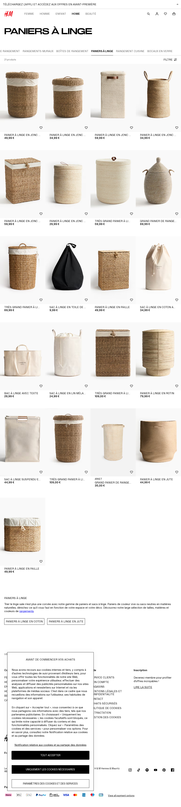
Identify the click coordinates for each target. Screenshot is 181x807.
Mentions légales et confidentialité (106, 693)
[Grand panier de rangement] (113, 442)
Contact (96, 698)
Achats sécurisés (103, 703)
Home (76, 13)
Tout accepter (50, 755)
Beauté (90, 13)
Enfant (61, 13)
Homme (45, 13)
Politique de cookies (105, 708)
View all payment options (121, 795)
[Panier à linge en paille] (113, 270)
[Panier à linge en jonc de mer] (22, 98)
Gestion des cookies (105, 717)
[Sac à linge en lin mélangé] (67, 356)
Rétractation (100, 712)
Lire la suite (143, 687)
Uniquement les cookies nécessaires (50, 769)
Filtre (168, 59)
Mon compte (99, 682)
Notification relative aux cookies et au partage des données (50, 744)
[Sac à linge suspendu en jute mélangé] (22, 442)
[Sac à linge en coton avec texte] (158, 270)
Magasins (97, 686)
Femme (29, 13)
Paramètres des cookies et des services (50, 783)
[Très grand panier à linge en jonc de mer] (113, 184)
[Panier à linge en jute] (158, 442)
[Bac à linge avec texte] (22, 356)
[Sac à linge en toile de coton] (67, 270)
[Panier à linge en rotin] (158, 356)
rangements (26, 611)
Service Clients (102, 677)
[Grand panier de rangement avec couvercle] (158, 184)
